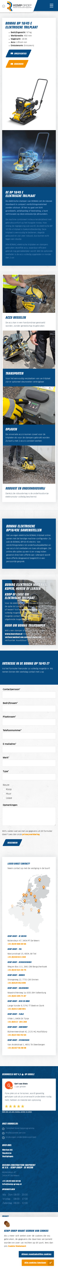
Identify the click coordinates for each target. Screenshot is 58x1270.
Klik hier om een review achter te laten (17, 1112)
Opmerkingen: (10, 805)
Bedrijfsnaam (10, 703)
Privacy (5, 1216)
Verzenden (12, 842)
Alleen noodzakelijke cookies (36, 1254)
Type (6, 771)
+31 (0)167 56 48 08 (17, 1048)
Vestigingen (7, 1156)
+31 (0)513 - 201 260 (17, 1022)
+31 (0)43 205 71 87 (17, 996)
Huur (8, 794)
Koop (9, 789)
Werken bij (7, 1150)
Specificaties (20, 53)
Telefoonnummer (12, 730)
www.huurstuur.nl (13, 634)
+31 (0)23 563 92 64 (17, 1035)
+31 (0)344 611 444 (17, 957)
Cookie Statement (17, 1246)
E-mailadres (9, 744)
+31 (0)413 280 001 (17, 1009)
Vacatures (6, 1153)
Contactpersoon (11, 689)
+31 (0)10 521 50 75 (17, 970)
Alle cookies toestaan (35, 1263)
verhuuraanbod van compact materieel (23, 637)
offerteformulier (30, 610)
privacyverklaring (31, 834)
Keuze (6, 785)
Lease (9, 798)
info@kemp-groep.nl (12, 1184)
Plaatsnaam (9, 717)
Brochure (18, 63)
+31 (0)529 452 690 (17, 983)
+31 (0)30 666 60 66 (17, 944)
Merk (6, 758)
